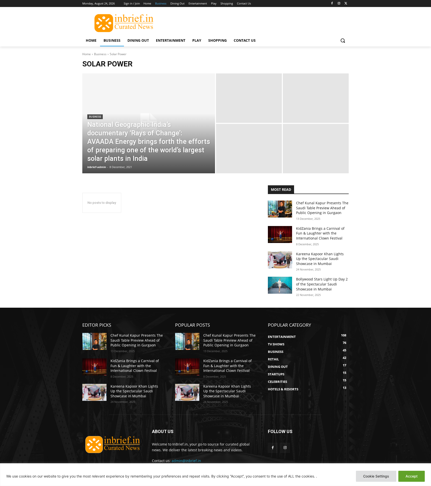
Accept (412, 476)
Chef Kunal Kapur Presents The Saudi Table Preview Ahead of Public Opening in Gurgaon (322, 208)
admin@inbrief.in (186, 460)
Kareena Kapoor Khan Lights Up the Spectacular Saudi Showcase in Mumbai (320, 258)
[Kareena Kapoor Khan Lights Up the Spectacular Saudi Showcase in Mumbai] (280, 259)
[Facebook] (332, 3)
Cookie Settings (376, 476)
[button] (343, 40)
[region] (215, 474)
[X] (346, 3)
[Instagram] (339, 3)
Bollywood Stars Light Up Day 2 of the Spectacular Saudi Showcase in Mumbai (322, 284)
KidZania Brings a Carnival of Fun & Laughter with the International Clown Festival (320, 233)
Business (100, 54)
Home (86, 54)
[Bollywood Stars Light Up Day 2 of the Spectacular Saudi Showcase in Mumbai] (280, 285)
